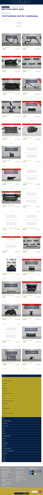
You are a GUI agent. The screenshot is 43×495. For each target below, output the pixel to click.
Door (3, 395)
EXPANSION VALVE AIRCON (29, 228)
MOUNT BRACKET (7, 318)
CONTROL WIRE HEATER (8, 205)
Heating (4, 398)
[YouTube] (38, 471)
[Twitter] (33, 471)
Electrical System (5, 425)
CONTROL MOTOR (27, 137)
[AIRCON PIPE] (31, 84)
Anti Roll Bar (5, 383)
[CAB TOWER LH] (11, 107)
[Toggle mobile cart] (38, 7)
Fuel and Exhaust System (7, 435)
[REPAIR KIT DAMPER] (31, 332)
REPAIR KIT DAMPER (28, 340)
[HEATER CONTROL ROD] (11, 287)
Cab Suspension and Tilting (7, 393)
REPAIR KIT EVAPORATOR (8, 363)
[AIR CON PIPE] (11, 39)
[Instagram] (35, 471)
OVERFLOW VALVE (27, 318)
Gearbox (4, 438)
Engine (4, 428)
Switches (4, 410)
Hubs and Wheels (5, 443)
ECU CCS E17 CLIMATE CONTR (9, 228)
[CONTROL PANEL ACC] (31, 175)
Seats (3, 405)
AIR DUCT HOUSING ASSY (8, 92)
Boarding (4, 385)
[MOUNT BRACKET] (11, 310)
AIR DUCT (5, 70)
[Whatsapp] (35, 474)
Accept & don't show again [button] (19, 493)
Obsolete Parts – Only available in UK (9, 450)
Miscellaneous (5, 403)
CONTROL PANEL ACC (8, 182)
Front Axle (4, 433)
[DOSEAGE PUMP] (31, 197)
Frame (4, 430)
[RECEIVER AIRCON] (11, 332)
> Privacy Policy (19, 472)
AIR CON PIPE (6, 47)
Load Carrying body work (7, 448)
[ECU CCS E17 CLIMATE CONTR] (11, 220)
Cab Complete (5, 388)
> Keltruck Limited (19, 476)
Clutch (4, 418)
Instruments (4, 445)
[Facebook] (30, 471)
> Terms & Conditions (20, 471)
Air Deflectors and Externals (7, 380)
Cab (3, 378)
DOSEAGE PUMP (26, 205)
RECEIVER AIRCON (7, 340)
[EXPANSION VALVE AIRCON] (31, 220)
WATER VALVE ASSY (27, 363)
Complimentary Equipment (7, 420)
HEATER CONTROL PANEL (29, 273)
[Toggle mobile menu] (40, 7)
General (4, 440)
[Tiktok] (33, 474)
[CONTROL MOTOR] (11, 152)
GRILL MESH (26, 250)
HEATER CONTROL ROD (8, 295)
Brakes (4, 375)
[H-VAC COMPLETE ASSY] (11, 265)
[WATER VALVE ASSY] (31, 355)
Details (19, 53)
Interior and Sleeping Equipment (8, 400)
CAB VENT (25, 115)
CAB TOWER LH (6, 115)
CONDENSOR (5, 137)
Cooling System (5, 423)
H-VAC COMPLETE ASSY (8, 273)
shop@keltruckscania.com (26, 2)
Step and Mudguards (6, 408)
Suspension (4, 460)
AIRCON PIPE (26, 92)
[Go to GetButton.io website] (40, 493)
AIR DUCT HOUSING (27, 70)
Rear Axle (4, 455)
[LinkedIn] (30, 474)
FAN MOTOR (5, 250)
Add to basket (5, 53)
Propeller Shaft (5, 453)
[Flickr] (40, 471)
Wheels (4, 415)
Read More (26, 493)
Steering (4, 458)
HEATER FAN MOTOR (28, 295)
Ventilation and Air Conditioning (8, 413)
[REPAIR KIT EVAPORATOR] (11, 355)
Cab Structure (5, 390)
